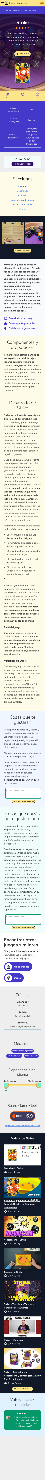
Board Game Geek (22, 204)
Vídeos (22, 209)
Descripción (22, 190)
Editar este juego (29, 10)
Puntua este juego (23, 164)
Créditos (22, 195)
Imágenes (23, 186)
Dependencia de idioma (22, 200)
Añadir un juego (13, 10)
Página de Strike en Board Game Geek (22, 1125)
